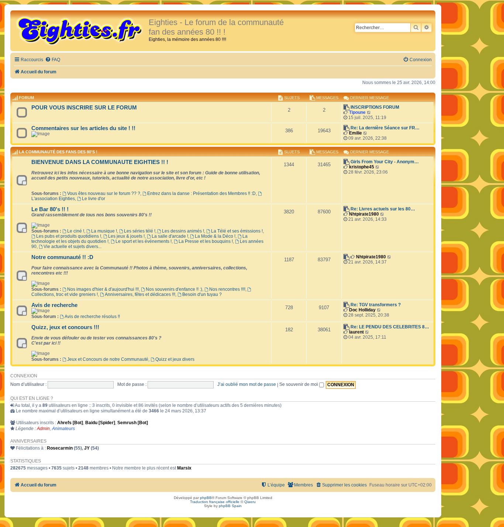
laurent (356, 332)
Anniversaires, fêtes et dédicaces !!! (140, 294)
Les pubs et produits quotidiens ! (68, 236)
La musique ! (104, 231)
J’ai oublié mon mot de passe (246, 384)
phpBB (206, 498)
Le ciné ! (75, 231)
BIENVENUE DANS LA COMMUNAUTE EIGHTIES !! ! (99, 162)
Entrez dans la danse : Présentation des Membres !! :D (201, 193)
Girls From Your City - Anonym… (385, 161)
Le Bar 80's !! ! (50, 209)
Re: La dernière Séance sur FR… (385, 127)
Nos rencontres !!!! (227, 289)
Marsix (184, 468)
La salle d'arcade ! (170, 236)
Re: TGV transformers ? (376, 304)
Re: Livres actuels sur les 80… (383, 209)
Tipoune (357, 112)
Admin (43, 428)
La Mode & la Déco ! (215, 236)
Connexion (23, 376)
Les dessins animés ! (183, 231)
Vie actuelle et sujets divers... (72, 246)
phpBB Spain (230, 506)
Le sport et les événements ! (143, 241)
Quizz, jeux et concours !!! (65, 327)
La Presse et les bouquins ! (206, 241)
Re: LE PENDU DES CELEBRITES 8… (390, 326)
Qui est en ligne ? (31, 398)
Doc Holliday (362, 310)
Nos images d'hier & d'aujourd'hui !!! (103, 289)
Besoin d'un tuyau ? (202, 294)
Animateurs (63, 428)
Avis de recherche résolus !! (92, 316)
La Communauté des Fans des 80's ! (58, 152)
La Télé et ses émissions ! (237, 231)
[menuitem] (52, 60)
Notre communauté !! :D (62, 257)
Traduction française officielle (214, 502)
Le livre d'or (93, 198)
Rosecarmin (60, 448)
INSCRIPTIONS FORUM (375, 107)
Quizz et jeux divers (174, 359)
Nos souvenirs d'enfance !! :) (174, 289)
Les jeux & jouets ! (126, 236)
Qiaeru (250, 502)
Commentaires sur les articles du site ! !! (83, 128)
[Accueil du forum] (80, 30)
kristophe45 (361, 167)
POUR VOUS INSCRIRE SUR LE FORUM (84, 108)
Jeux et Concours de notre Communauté (107, 359)
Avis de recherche (54, 305)
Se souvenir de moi (299, 384)
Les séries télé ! (139, 231)
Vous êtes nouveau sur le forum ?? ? (103, 193)
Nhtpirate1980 (364, 214)
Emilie (355, 133)
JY (87, 448)
